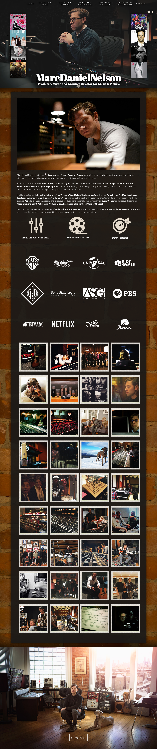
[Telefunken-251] (32, 454)
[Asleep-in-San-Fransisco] (63, 357)
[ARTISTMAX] (32, 324)
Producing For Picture (85, 4)
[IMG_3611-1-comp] (63, 520)
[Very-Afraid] (32, 389)
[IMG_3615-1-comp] (63, 553)
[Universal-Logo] (94, 263)
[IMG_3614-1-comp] (32, 553)
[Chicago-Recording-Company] (124, 357)
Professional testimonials (125, 4)
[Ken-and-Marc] (32, 422)
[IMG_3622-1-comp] (94, 585)
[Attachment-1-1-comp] (32, 487)
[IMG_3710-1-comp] (94, 618)
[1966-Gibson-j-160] (32, 357)
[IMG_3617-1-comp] (124, 553)
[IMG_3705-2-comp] (32, 618)
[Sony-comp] (94, 357)
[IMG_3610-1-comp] (32, 520)
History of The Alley (105, 4)
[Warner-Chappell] (124, 422)
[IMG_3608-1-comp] (94, 487)
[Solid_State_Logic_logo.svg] (63, 293)
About (30, 4)
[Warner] (32, 263)
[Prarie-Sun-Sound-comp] (124, 454)
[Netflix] (63, 324)
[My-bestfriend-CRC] (63, 454)
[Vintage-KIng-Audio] (63, 263)
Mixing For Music (45, 4)
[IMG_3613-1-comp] (124, 520)
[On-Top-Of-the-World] (94, 454)
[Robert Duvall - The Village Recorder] (124, 618)
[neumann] (32, 293)
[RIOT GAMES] (124, 263)
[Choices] (63, 389)
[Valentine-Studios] (63, 422)
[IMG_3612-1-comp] (94, 520)
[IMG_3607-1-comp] (63, 487)
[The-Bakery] (94, 389)
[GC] (94, 324)
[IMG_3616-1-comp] (94, 553)
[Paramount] (124, 324)
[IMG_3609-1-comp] (124, 487)
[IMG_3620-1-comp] (63, 585)
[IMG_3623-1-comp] (124, 585)
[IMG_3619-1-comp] (32, 585)
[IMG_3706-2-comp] (63, 618)
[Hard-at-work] (124, 389)
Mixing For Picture (65, 4)
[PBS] (124, 293)
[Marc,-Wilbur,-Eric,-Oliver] (94, 422)
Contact (141, 4)
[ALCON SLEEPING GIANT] (94, 293)
